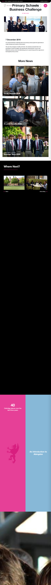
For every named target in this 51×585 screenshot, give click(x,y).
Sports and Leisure (18, 1)
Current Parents (44, 1)
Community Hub (10, 1)
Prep (6, 1)
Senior (3, 1)
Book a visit (35, 5)
